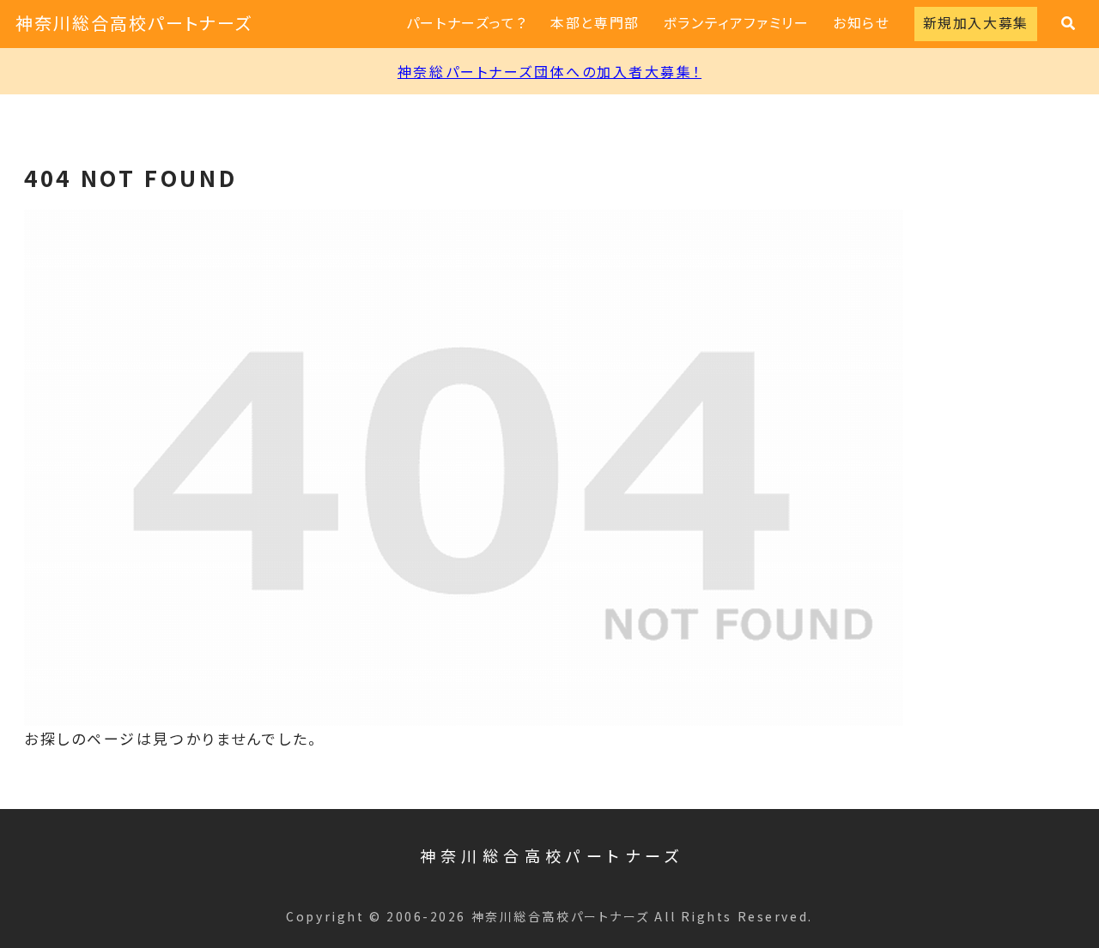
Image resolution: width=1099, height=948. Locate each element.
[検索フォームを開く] (1068, 23)
